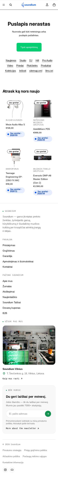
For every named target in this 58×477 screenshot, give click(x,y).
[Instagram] (5, 470)
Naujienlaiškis (10, 297)
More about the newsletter (21, 428)
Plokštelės (32, 65)
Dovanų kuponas (11, 307)
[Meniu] (3, 5)
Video (10, 65)
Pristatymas (9, 245)
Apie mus (8, 281)
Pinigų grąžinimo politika (35, 450)
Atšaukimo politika (11, 456)
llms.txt (49, 70)
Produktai (46, 65)
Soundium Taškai (12, 302)
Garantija (7, 256)
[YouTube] (12, 470)
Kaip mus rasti (11, 379)
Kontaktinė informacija (13, 462)
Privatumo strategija (12, 450)
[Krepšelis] (54, 4)
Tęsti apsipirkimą (29, 47)
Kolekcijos (10, 70)
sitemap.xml (35, 70)
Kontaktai (7, 266)
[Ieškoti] (10, 4)
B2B (5, 313)
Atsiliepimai (9, 291)
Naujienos (11, 60)
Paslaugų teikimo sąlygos (35, 456)
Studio (22, 60)
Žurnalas (7, 286)
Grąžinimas (9, 250)
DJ (30, 60)
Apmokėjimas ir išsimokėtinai (18, 261)
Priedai (20, 65)
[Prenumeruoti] (48, 414)
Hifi (37, 60)
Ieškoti (22, 70)
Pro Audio (47, 60)
